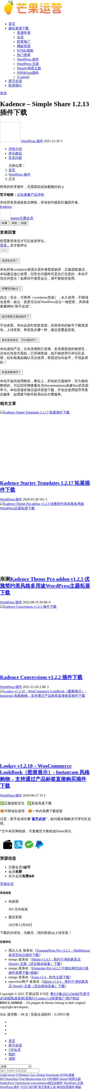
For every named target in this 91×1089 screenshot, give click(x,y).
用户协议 (72, 998)
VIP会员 (14, 1050)
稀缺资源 (23, 46)
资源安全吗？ (10, 260)
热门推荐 (23, 55)
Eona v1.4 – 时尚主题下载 (50, 977)
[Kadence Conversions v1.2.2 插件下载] (28, 606)
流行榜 (32, 1087)
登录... (4, 245)
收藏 (4, 223)
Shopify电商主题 (29, 68)
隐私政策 (14, 998)
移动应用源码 (65, 1087)
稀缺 (78, 1087)
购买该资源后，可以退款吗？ (19, 340)
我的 (11, 1054)
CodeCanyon (7, 1075)
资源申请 (23, 32)
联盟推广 (23, 41)
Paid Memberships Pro (32, 1079)
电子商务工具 (47, 1087)
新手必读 (15, 81)
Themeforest (22, 1083)
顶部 (11, 1058)
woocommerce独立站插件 (47, 1083)
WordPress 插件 (28, 59)
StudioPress (7, 1083)
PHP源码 (53, 1079)
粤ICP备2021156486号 (66, 994)
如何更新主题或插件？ (15, 316)
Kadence (6, 206)
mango (22, 218)
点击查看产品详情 (30, 194)
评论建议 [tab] (15, 153)
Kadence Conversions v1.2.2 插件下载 (41, 677)
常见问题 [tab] (15, 158)
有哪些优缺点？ (11, 288)
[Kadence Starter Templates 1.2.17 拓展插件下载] (35, 412)
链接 (24, 223)
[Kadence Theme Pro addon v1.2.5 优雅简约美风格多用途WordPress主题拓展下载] (45, 508)
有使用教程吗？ (11, 372)
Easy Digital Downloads (44, 1075)
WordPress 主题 (28, 64)
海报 (14, 223)
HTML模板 (25, 50)
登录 (3, 93)
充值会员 (7, 884)
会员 (20, 37)
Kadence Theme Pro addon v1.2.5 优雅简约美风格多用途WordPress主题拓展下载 (45, 585)
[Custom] (23, 77)
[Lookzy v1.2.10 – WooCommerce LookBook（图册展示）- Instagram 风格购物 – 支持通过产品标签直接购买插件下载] (45, 696)
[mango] (10, 141)
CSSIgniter (22, 1075)
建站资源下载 (18, 28)
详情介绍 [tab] (15, 149)
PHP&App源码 (28, 72)
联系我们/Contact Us (36, 998)
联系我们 (15, 85)
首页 (11, 24)
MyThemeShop (9, 1079)
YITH (24, 1087)
